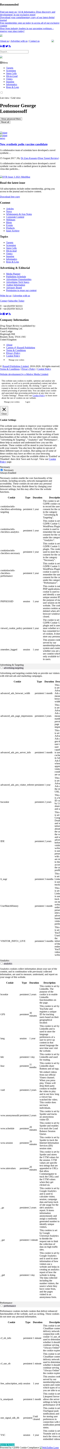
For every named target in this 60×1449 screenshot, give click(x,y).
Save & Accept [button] (7, 1444)
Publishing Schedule (16, 276)
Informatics (11, 84)
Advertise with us (19, 41)
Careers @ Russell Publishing (20, 347)
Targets (9, 68)
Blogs (9, 222)
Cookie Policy (13, 356)
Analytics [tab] (4, 960)
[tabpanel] (30, 569)
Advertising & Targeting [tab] (12, 665)
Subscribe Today (16, 300)
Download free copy (10, 196)
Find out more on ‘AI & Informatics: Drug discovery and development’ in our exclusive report (27, 13)
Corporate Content (15, 217)
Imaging (10, 81)
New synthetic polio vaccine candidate (24, 144)
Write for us (5, 295)
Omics (9, 79)
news (2, 138)
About (9, 345)
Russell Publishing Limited (15, 366)
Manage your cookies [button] (16, 360)
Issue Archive (12, 230)
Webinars (10, 219)
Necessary (9, 470)
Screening (11, 70)
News (9, 211)
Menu (5, 62)
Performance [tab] (6, 1302)
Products (10, 228)
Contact (4, 300)
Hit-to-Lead (12, 76)
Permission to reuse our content (21, 290)
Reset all (5, 122)
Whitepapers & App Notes (19, 214)
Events (9, 225)
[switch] (2, 668)
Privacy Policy (13, 353)
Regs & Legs (12, 87)
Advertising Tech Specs (17, 282)
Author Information (15, 285)
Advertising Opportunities (18, 279)
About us (4, 41)
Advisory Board (14, 287)
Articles (10, 208)
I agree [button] (27, 402)
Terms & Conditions (16, 350)
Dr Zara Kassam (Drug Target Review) (40, 158)
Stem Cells (11, 73)
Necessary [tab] (5, 467)
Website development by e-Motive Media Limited (24, 374)
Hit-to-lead (11, 250)
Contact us (34, 41)
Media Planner (13, 274)
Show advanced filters (11, 119)
